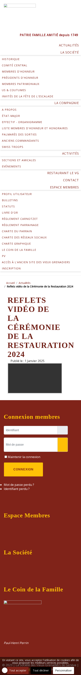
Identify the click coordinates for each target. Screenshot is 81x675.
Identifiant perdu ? (17, 489)
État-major (11, 116)
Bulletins (10, 200)
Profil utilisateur (17, 194)
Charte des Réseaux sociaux (24, 237)
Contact (71, 180)
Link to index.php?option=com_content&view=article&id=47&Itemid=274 (36, 622)
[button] (5, 670)
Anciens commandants (20, 140)
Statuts (8, 206)
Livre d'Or (10, 212)
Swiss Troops (12, 147)
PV (3, 256)
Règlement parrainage (20, 225)
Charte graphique (16, 243)
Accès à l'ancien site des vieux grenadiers (36, 262)
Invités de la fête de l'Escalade (27, 96)
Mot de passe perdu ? (19, 485)
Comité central (14, 65)
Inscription (11, 268)
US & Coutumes (14, 90)
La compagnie (66, 103)
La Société (69, 52)
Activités (70, 153)
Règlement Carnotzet (20, 219)
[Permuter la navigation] (8, 527)
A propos (9, 109)
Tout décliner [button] (41, 670)
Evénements (11, 166)
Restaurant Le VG (63, 173)
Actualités (69, 45)
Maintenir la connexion (24, 457)
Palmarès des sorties (19, 134)
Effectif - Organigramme (22, 122)
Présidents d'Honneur (20, 77)
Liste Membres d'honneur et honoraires (35, 128)
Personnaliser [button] (63, 670)
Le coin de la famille (19, 250)
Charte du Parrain (17, 231)
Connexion (23, 469)
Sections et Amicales (19, 160)
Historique (11, 59)
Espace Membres (64, 187)
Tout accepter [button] (17, 670)
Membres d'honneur (18, 71)
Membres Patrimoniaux (20, 84)
